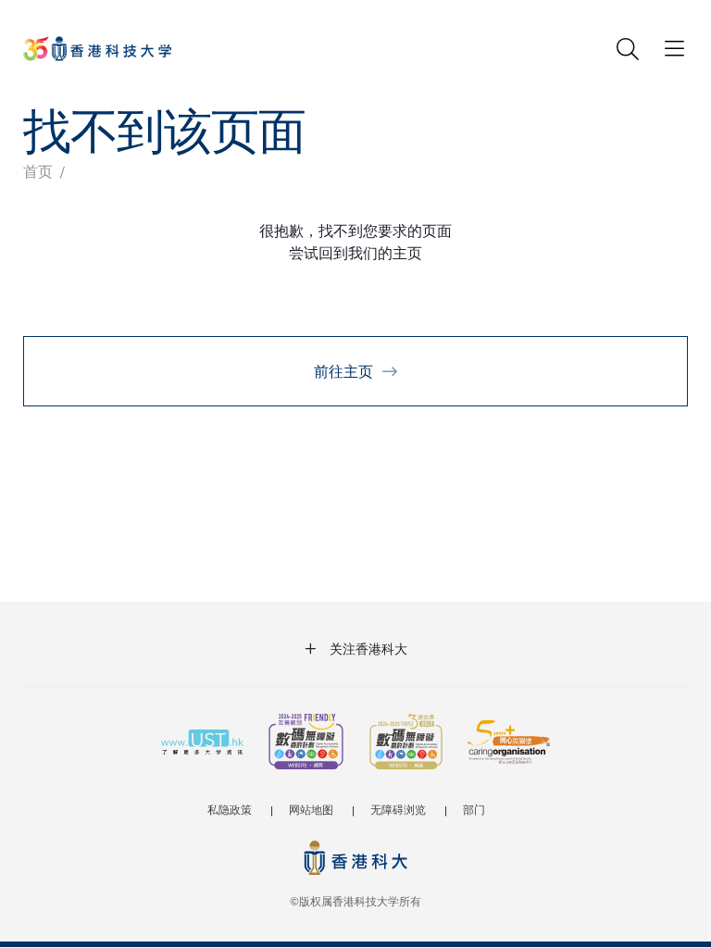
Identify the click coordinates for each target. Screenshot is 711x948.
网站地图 (311, 809)
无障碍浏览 (398, 809)
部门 (474, 809)
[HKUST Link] (97, 48)
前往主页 (343, 370)
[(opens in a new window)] (306, 743)
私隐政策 (229, 809)
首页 (38, 171)
